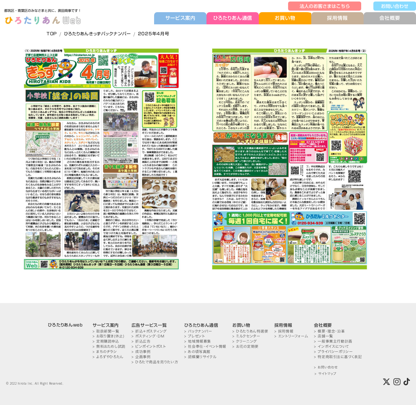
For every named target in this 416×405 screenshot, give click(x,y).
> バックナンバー (198, 331)
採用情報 (337, 18)
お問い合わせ (394, 6)
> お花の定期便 (245, 346)
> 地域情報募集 (197, 341)
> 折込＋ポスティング (149, 331)
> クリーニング (244, 341)
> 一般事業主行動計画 (333, 341)
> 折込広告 (141, 341)
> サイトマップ (325, 374)
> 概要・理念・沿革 (329, 331)
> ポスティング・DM (148, 336)
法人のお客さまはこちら (325, 6)
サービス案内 (180, 18)
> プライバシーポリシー (333, 351)
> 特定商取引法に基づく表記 (338, 356)
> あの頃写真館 (197, 351)
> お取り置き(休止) (109, 336)
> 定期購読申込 (106, 341)
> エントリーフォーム (291, 336)
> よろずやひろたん (108, 356)
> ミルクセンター (246, 336)
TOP (52, 33)
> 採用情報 (284, 331)
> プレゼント (194, 336)
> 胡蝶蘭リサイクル (200, 356)
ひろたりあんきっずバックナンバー (97, 33)
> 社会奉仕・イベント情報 (205, 346)
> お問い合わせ (325, 367)
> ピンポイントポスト (149, 346)
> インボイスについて (331, 346)
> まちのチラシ (105, 351)
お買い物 (285, 18)
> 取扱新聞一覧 (106, 331)
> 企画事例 (141, 356)
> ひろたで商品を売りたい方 (155, 362)
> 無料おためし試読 (109, 346)
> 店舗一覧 (323, 336)
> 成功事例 (141, 351)
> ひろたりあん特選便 (250, 331)
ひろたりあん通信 (232, 18)
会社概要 (389, 18)
